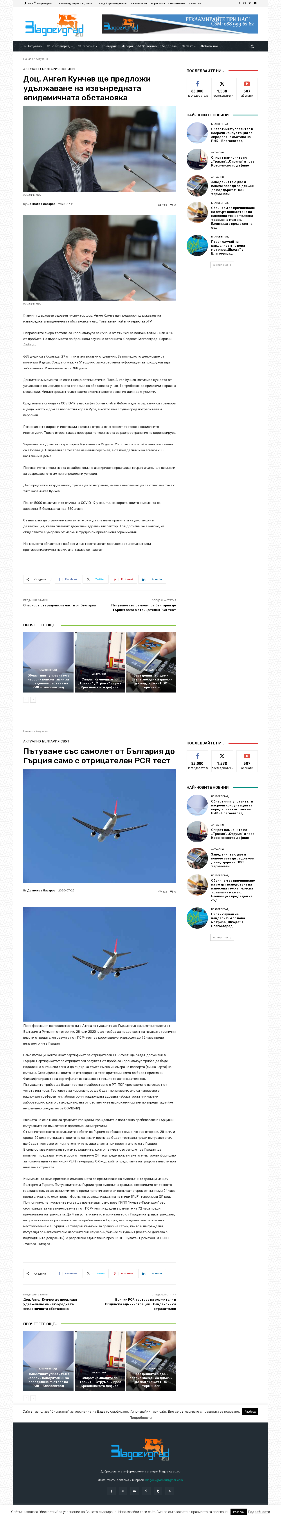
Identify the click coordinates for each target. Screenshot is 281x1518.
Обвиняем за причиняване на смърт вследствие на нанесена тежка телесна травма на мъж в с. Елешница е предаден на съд (233, 218)
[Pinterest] (146, 1491)
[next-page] (33, 700)
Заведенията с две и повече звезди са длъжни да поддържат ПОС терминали (151, 681)
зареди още (221, 265)
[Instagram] (244, 3)
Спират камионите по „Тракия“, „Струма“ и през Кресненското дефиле (99, 683)
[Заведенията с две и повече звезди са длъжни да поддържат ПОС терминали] (151, 662)
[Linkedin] (134, 1491)
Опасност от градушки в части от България (59, 605)
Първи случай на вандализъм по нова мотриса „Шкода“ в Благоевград (228, 247)
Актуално (42, 59)
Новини (68, 69)
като (197, 81)
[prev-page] (26, 700)
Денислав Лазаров (41, 203)
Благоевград (48, 670)
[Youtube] (255, 3)
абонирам (247, 81)
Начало (28, 59)
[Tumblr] (158, 1491)
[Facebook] (239, 3)
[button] (252, 46)
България (50, 69)
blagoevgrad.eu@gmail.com (164, 1480)
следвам (222, 81)
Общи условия (75, 1513)
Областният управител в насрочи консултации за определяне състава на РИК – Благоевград (48, 681)
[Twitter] (249, 3)
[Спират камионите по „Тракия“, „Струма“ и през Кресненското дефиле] (100, 662)
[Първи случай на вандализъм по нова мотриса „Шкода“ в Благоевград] (197, 245)
